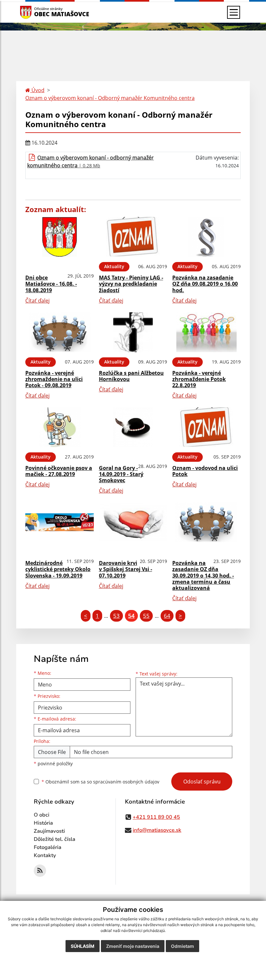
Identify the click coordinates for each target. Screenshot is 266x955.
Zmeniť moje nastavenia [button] (132, 946)
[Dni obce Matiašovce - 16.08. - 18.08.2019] (59, 237)
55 (146, 615)
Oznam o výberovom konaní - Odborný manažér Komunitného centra (110, 97)
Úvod (37, 90)
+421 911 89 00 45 (156, 817)
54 (131, 615)
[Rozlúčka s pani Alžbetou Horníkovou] (133, 332)
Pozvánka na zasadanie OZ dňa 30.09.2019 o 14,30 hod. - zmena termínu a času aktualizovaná (203, 575)
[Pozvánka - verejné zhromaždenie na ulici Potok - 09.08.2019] (59, 332)
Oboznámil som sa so (100, 782)
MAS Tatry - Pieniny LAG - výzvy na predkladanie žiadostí (131, 283)
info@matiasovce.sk (157, 830)
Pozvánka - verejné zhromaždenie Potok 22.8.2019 (199, 379)
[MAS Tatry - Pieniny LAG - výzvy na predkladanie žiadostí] (133, 237)
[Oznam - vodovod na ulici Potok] (206, 427)
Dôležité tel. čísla (54, 839)
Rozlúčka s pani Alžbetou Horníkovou (131, 376)
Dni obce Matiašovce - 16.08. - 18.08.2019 (51, 283)
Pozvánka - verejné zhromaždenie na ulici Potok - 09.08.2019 (54, 379)
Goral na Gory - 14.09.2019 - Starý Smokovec (121, 474)
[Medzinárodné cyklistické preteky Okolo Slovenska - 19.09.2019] (59, 522)
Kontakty (45, 855)
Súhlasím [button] (82, 946)
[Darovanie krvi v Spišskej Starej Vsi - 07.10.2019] (133, 522)
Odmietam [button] (182, 946)
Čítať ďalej (37, 300)
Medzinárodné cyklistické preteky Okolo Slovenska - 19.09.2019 (58, 569)
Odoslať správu (202, 781)
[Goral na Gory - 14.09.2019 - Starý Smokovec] (133, 427)
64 (167, 615)
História (43, 823)
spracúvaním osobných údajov (126, 782)
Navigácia (35, 12)
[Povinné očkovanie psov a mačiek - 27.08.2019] (59, 427)
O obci (41, 814)
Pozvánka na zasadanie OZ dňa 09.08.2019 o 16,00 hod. (205, 283)
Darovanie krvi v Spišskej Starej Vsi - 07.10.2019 (125, 569)
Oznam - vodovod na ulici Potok (205, 471)
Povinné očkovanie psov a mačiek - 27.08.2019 (58, 471)
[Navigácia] (233, 12)
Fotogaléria (47, 847)
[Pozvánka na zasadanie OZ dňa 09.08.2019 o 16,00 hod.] (206, 237)
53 (116, 615)
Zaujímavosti (49, 831)
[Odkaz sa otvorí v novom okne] (40, 871)
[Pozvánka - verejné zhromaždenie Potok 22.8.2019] (206, 332)
